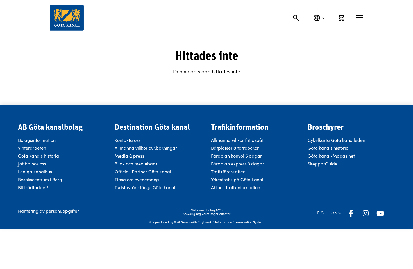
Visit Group (182, 222)
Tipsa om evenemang (137, 179)
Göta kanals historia (38, 156)
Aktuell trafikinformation (236, 187)
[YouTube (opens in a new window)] (380, 213)
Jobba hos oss (32, 164)
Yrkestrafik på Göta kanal (237, 179)
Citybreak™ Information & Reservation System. (231, 222)
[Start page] (67, 18)
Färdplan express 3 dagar (237, 164)
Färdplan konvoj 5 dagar (236, 156)
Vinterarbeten (32, 148)
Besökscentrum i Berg (40, 179)
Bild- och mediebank (136, 164)
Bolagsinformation (37, 140)
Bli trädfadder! (33, 187)
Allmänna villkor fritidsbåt (237, 140)
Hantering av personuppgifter (48, 211)
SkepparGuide (322, 164)
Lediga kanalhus (35, 171)
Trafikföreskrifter (228, 171)
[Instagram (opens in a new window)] (365, 213)
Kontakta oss (127, 140)
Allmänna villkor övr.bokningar (146, 148)
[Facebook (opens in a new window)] (351, 213)
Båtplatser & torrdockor (235, 148)
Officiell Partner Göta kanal (143, 171)
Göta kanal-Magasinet (331, 156)
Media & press (129, 156)
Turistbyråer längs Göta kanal (145, 187)
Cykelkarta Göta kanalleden (336, 140)
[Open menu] (359, 17)
